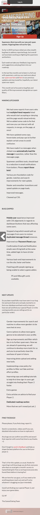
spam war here (10, 78)
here (21, 78)
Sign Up (20, 36)
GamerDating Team (12, 32)
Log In (20, 2)
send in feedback (19, 447)
